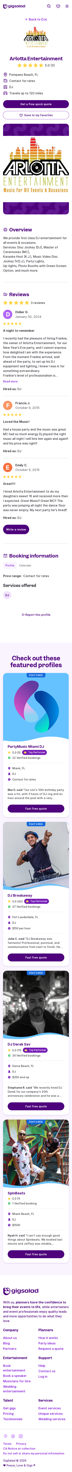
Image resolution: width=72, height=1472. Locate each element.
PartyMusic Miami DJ (26, 747)
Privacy (21, 1443)
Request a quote (51, 1349)
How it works (48, 1338)
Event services (49, 1408)
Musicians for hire (17, 1381)
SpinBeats (16, 1193)
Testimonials (12, 1419)
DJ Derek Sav (19, 1044)
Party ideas (47, 1343)
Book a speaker (15, 1376)
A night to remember (19, 331)
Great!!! (9, 484)
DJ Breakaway (20, 895)
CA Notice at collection (19, 1448)
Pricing (8, 1414)
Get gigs (9, 1408)
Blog (6, 1343)
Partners (10, 1349)
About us (10, 1338)
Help (41, 1366)
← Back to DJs (36, 19)
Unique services (50, 1414)
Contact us (46, 1371)
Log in (42, 1376)
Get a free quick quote (36, 104)
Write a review (16, 529)
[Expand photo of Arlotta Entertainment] (36, 38)
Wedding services (51, 1419)
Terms (7, 1443)
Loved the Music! (16, 422)
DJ (11, 87)
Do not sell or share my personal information (33, 1453)
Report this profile (37, 614)
